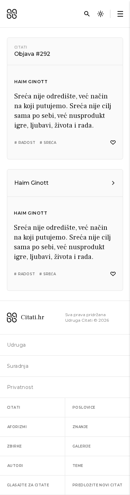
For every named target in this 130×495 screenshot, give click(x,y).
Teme (77, 465)
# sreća (48, 142)
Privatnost (20, 387)
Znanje (80, 427)
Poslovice (83, 407)
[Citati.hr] (12, 14)
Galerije (81, 446)
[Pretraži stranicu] (87, 14)
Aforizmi (17, 427)
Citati (20, 47)
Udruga (16, 345)
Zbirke (14, 446)
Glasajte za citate (28, 485)
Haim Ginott (31, 81)
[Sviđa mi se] (113, 143)
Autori (15, 465)
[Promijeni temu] (100, 14)
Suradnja (17, 366)
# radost (24, 142)
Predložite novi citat (97, 485)
